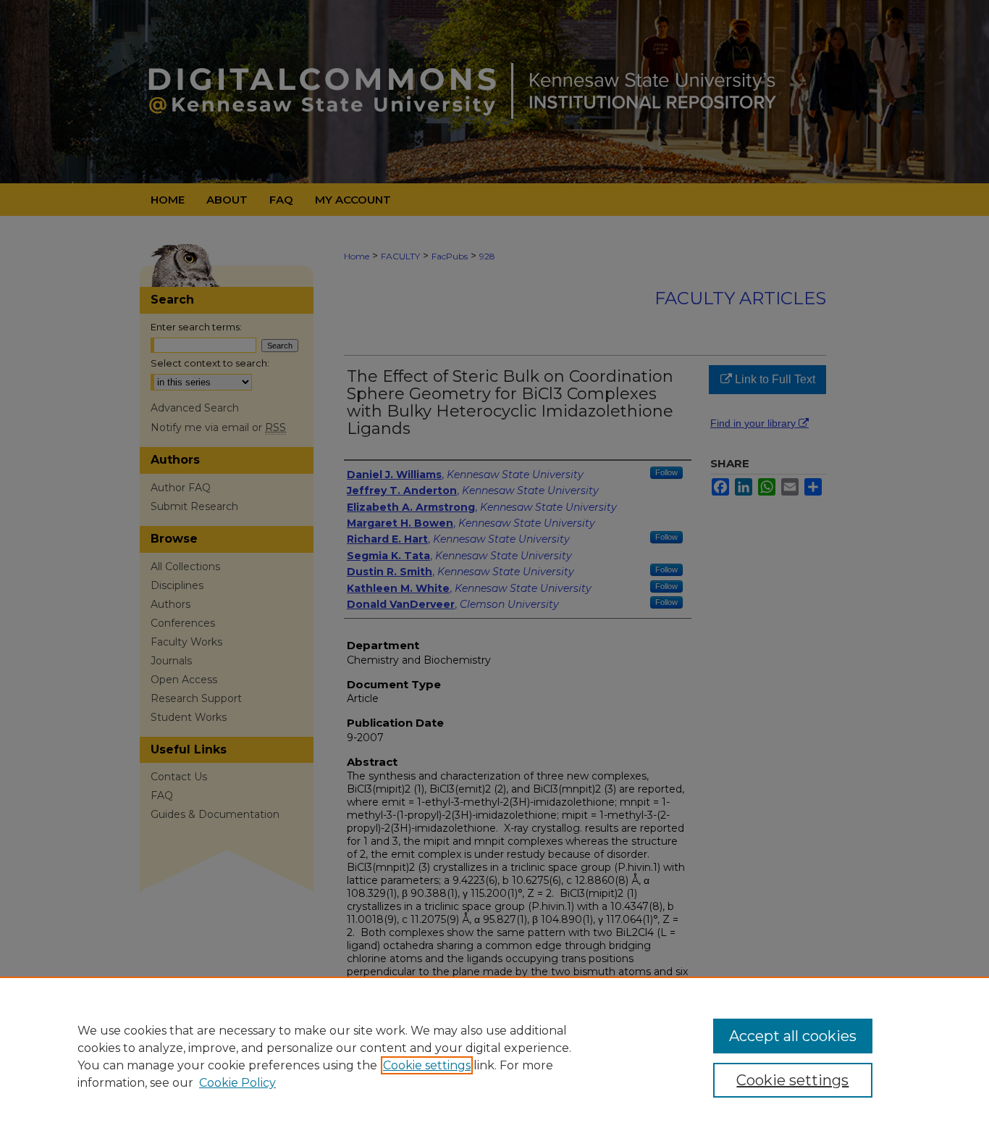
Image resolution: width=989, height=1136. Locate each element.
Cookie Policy (237, 1083)
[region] (494, 1056)
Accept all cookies (793, 1036)
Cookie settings (427, 1065)
